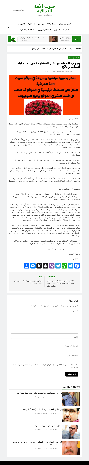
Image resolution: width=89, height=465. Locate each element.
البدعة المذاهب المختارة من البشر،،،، (37, 38)
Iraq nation (53, 397)
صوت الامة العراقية (44, 8)
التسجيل (57, 30)
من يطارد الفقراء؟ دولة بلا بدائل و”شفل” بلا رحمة (42, 409)
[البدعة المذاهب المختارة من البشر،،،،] (18, 40)
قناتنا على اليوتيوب (44, 30)
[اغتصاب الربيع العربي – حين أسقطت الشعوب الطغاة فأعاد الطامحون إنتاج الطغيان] (58, 40)
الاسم (75, 337)
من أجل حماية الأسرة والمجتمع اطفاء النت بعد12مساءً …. (39, 393)
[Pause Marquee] (9, 39)
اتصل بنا (66, 30)
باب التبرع (31, 24)
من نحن (41, 24)
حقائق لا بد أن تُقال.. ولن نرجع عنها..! (48, 426)
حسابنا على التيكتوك (27, 30)
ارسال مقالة (51, 24)
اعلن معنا (21, 24)
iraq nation (68, 71)
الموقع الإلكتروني (72, 355)
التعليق (75, 310)
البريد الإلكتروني (71, 346)
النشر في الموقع (65, 24)
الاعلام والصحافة (73, 58)
